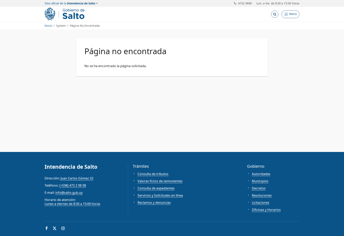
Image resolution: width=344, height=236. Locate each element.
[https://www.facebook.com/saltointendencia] (47, 228)
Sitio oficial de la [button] (70, 3)
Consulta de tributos (153, 174)
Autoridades (261, 174)
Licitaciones (260, 202)
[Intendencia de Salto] (65, 14)
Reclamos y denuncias (154, 202)
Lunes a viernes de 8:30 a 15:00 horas (72, 204)
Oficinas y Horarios (266, 210)
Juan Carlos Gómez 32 (77, 178)
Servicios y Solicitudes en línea (160, 195)
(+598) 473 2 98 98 (72, 185)
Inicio (48, 25)
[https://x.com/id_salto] (54, 228)
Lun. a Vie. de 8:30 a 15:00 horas (277, 3)
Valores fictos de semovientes (160, 181)
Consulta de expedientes (156, 188)
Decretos (259, 188)
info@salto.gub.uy (69, 193)
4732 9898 (245, 3)
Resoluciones (262, 195)
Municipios (260, 181)
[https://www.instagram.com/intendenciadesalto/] (63, 228)
